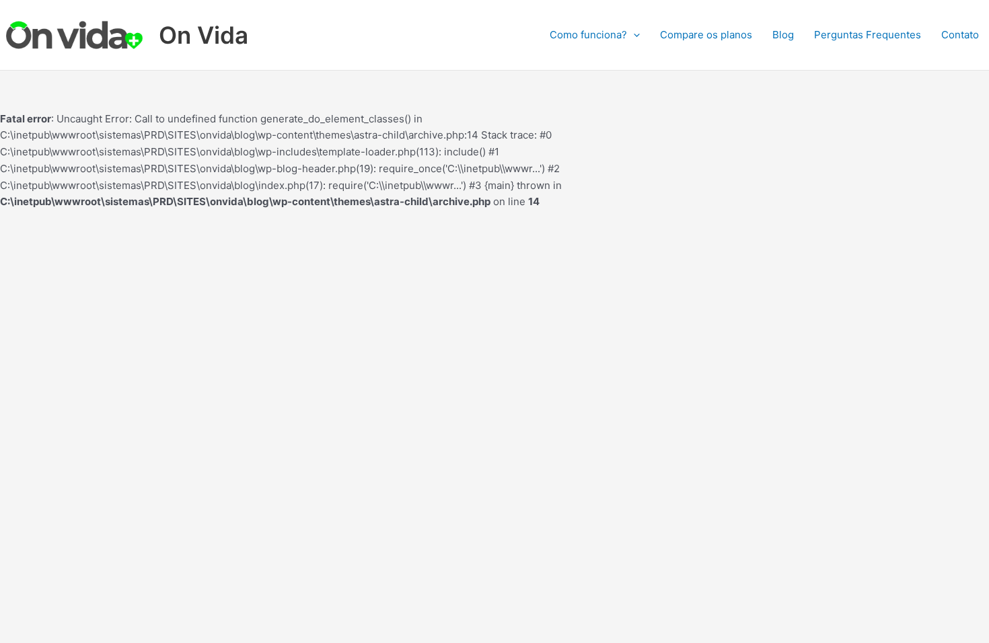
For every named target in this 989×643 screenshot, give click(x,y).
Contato (960, 34)
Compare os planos (706, 34)
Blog (783, 34)
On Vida (203, 35)
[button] (633, 35)
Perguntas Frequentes (867, 34)
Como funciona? (588, 34)
